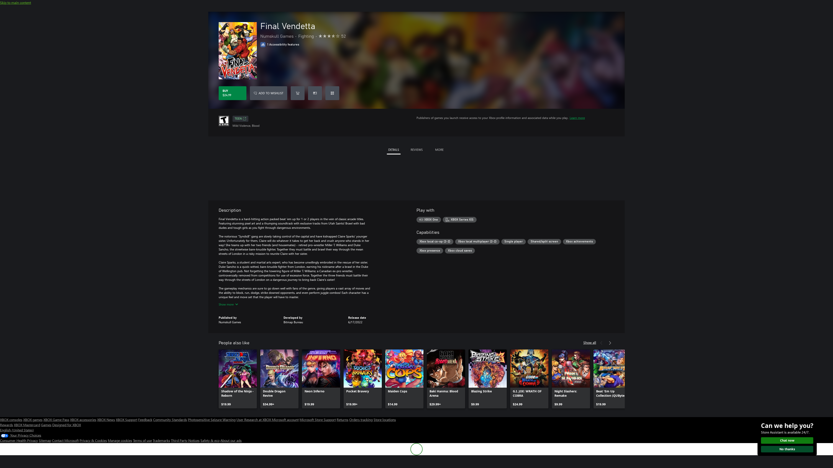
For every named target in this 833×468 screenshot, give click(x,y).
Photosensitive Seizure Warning (212, 419)
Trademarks (161, 440)
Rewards (6, 424)
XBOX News (106, 419)
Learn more (577, 118)
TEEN (238, 118)
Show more (226, 304)
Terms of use (142, 440)
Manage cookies (120, 440)
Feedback (145, 419)
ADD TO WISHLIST (271, 93)
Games (46, 424)
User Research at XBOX (254, 419)
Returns (342, 419)
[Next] (610, 343)
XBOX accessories (83, 419)
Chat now (787, 440)
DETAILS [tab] (393, 150)
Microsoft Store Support (318, 419)
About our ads (231, 440)
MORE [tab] (439, 150)
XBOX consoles (11, 419)
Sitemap (45, 440)
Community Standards (170, 419)
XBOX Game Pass (56, 419)
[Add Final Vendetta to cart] (298, 93)
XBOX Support (126, 419)
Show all (589, 342)
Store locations (385, 419)
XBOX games (33, 419)
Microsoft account (285, 419)
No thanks (787, 449)
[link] (238, 378)
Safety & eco (210, 440)
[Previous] (601, 343)
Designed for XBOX (66, 424)
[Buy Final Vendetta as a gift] (315, 93)
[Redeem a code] (332, 93)
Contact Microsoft (65, 440)
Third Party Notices (185, 440)
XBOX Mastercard (27, 424)
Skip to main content (15, 2)
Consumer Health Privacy (19, 440)
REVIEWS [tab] (417, 150)
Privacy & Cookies (93, 440)
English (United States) (17, 430)
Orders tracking (361, 419)
